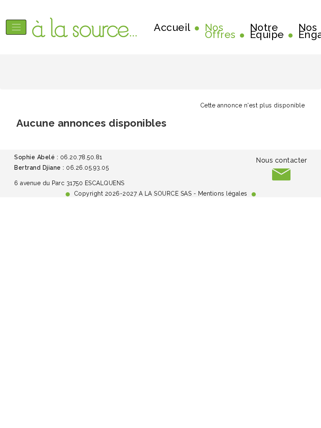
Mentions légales (222, 193)
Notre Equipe (267, 31)
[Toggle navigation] (16, 27)
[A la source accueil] (84, 27)
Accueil (172, 27)
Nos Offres (220, 31)
